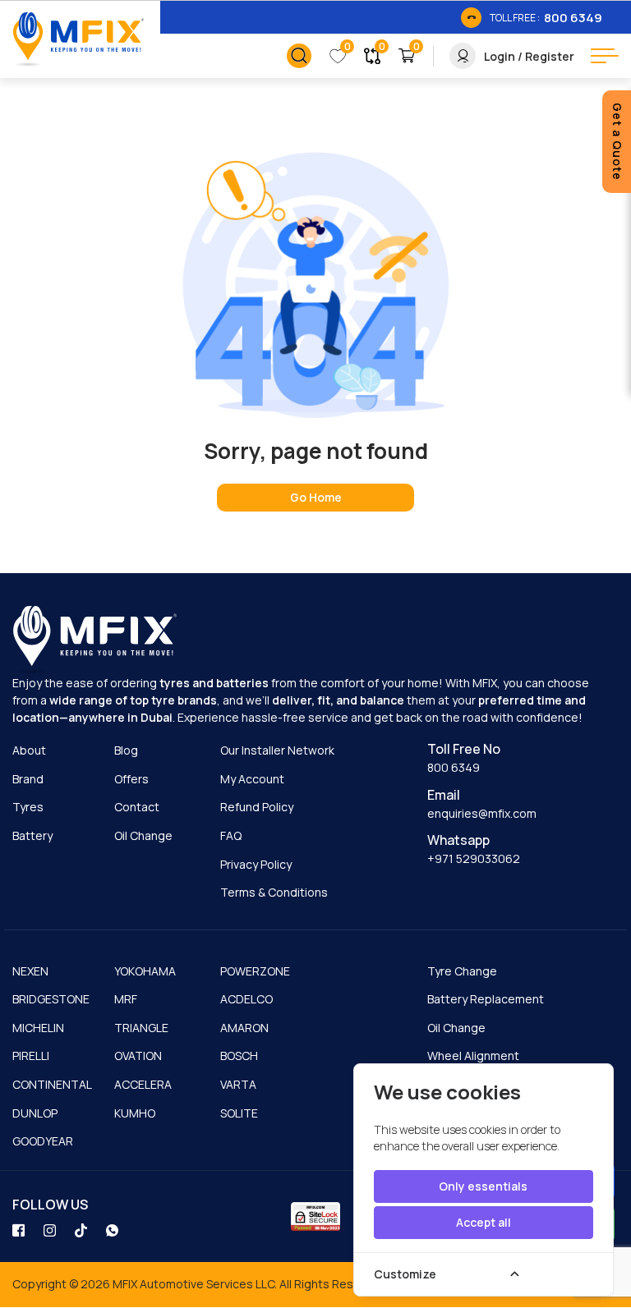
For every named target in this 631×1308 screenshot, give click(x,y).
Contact (136, 807)
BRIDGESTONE (51, 999)
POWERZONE (255, 971)
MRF (125, 999)
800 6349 (453, 767)
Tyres (28, 807)
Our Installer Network (277, 750)
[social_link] (19, 1228)
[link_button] (299, 56)
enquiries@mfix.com (482, 813)
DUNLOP (35, 1113)
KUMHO (134, 1113)
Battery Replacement (485, 999)
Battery (32, 835)
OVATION (138, 1055)
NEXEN (30, 971)
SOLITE (239, 1113)
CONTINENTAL (52, 1084)
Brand (28, 779)
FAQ (231, 835)
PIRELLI (30, 1055)
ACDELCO (246, 999)
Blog (126, 750)
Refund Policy (256, 807)
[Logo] (78, 40)
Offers (131, 779)
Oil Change (143, 835)
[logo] (94, 640)
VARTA (238, 1084)
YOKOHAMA (145, 971)
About (29, 750)
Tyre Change (462, 971)
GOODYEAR (42, 1141)
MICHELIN (38, 1027)
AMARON (244, 1027)
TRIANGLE (141, 1027)
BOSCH (239, 1055)
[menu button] (605, 56)
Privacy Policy (256, 864)
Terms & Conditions (274, 892)
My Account (252, 779)
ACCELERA (143, 1084)
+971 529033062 (473, 858)
